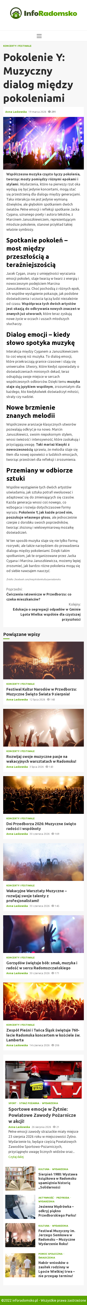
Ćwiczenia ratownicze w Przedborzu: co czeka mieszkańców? (38, 594)
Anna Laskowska (16, 111)
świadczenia (46, 1258)
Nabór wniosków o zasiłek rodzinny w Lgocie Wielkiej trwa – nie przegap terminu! (20, 1265)
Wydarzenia (50, 1103)
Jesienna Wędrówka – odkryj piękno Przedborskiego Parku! (20, 1207)
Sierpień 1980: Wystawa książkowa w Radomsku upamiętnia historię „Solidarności (20, 1178)
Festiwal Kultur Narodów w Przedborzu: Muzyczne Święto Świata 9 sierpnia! (43, 660)
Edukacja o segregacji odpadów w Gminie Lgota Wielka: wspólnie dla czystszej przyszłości (47, 611)
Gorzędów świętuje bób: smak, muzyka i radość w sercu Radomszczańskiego (43, 934)
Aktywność (46, 1198)
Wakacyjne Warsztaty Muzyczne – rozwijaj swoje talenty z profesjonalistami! (43, 862)
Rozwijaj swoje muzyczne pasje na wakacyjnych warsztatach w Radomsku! (43, 728)
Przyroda (63, 1198)
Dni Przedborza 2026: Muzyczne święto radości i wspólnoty (43, 795)
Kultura (44, 1169)
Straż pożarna (29, 1103)
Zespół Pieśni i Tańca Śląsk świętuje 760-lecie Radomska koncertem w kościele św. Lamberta (43, 1001)
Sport (12, 1103)
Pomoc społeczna (50, 1254)
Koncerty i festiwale (17, 46)
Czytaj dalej (16, 1157)
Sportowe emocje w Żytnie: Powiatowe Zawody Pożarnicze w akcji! (43, 1080)
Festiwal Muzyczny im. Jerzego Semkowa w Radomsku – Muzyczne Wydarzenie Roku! (20, 1235)
